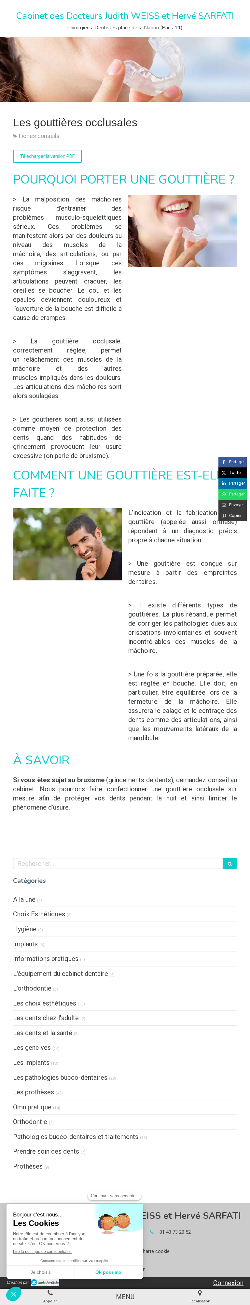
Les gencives (32, 1047)
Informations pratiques (45, 959)
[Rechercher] (230, 863)
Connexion (228, 1283)
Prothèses (28, 1166)
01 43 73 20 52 (175, 1232)
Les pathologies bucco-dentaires (60, 1077)
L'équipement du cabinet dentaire (60, 974)
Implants (25, 944)
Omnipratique (32, 1107)
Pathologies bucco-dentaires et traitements (75, 1137)
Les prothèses (33, 1092)
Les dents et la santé (42, 1033)
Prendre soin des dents (46, 1151)
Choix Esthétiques (39, 914)
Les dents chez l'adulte (46, 1018)
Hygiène (24, 929)
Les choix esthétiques (44, 1003)
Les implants (31, 1062)
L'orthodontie (32, 988)
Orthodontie (30, 1122)
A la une (24, 899)
